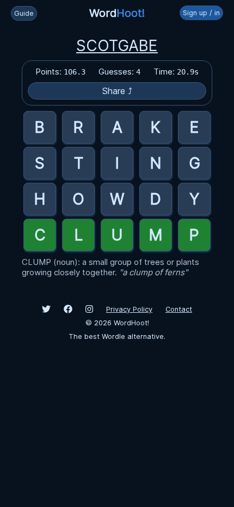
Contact (178, 309)
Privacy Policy (129, 309)
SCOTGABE (117, 45)
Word (117, 13)
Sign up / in (201, 13)
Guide (24, 13)
